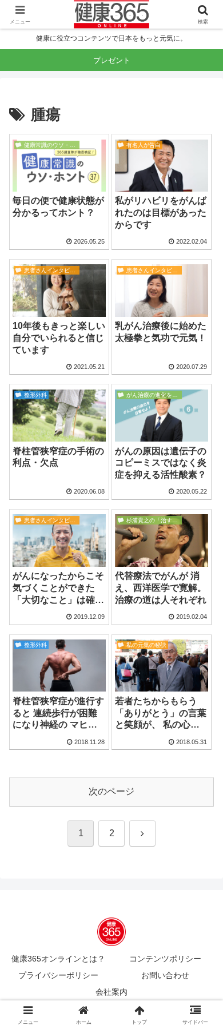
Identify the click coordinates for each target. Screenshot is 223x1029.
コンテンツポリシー (165, 958)
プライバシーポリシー (58, 975)
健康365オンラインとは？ (58, 958)
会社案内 (111, 991)
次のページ (111, 791)
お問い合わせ (165, 975)
